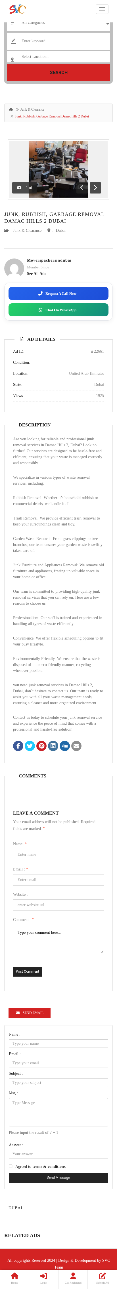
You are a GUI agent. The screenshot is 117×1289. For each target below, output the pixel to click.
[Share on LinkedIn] (53, 746)
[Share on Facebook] (18, 746)
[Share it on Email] (76, 746)
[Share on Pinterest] (41, 746)
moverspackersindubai (49, 260)
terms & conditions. (49, 1166)
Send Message (58, 1178)
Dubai (61, 230)
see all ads (36, 274)
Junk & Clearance (32, 110)
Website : (20, 894)
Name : (14, 1034)
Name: (20, 844)
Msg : (13, 1093)
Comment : (23, 920)
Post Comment (27, 971)
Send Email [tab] (33, 1013)
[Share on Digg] (65, 746)
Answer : (16, 1145)
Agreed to (40, 1166)
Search (59, 72)
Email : (20, 869)
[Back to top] (98, 1253)
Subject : (16, 1073)
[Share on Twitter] (30, 746)
